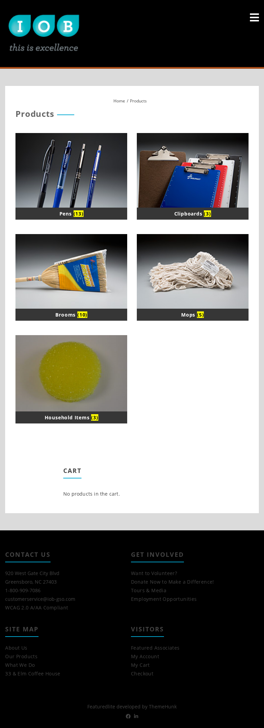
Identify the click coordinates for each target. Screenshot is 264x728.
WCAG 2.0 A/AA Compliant (36, 607)
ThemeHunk (163, 706)
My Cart (140, 665)
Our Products (21, 656)
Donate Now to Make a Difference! (172, 581)
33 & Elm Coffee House (32, 673)
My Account (145, 656)
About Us (16, 647)
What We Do (20, 665)
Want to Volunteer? (154, 573)
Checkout (142, 673)
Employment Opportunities (164, 599)
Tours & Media (148, 590)
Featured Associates (155, 647)
